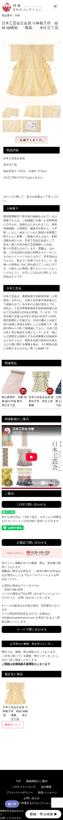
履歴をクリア (13, 724)
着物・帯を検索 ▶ (43, 814)
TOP (18, 781)
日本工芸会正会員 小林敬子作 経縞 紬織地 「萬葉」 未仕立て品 (15, 713)
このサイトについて (24, 786)
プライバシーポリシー (19, 792)
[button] (55, 6)
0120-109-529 (13, 589)
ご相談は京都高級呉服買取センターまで (26, 663)
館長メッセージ (47, 792)
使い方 (12, 804)
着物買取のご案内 (37, 781)
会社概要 (46, 786)
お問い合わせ (32, 798)
